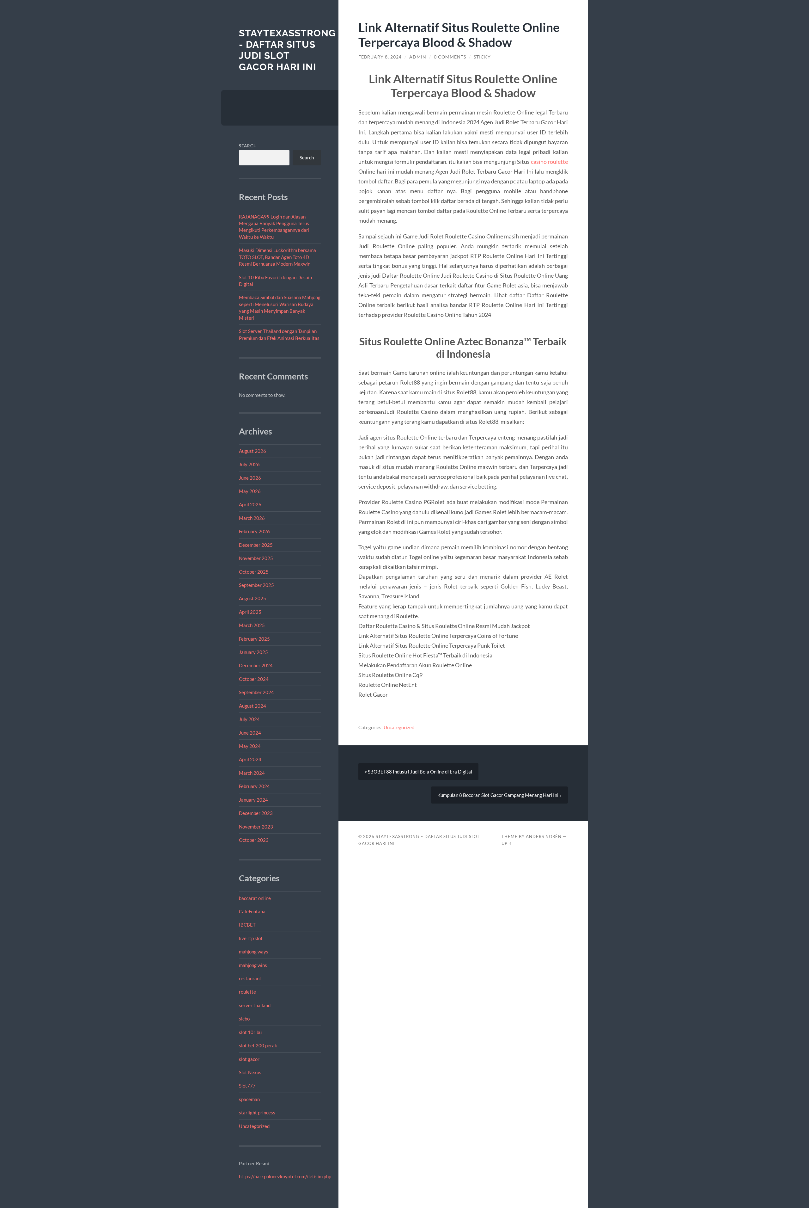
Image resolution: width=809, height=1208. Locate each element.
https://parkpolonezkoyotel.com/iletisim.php (285, 1176)
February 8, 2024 (380, 56)
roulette (247, 992)
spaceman (249, 1099)
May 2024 (250, 746)
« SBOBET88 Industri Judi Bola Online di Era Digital (418, 771)
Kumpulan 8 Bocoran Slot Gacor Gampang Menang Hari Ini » (499, 795)
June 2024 (250, 733)
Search (248, 145)
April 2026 (250, 504)
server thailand (255, 1005)
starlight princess (257, 1112)
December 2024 (256, 665)
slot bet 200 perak (258, 1045)
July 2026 (249, 464)
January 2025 (253, 652)
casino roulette (549, 161)
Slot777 (247, 1085)
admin (417, 56)
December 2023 (256, 813)
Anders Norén (544, 836)
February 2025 (254, 639)
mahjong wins (253, 965)
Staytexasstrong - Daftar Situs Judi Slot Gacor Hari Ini (287, 50)
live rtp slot (251, 938)
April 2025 (250, 612)
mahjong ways (253, 951)
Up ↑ (507, 843)
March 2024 (252, 773)
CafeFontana (252, 911)
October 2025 (254, 572)
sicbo (244, 1018)
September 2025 (256, 585)
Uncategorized (254, 1126)
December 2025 (256, 545)
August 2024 (252, 706)
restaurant (250, 978)
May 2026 (250, 491)
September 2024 (256, 692)
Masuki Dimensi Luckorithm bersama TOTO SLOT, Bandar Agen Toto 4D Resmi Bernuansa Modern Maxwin (277, 257)
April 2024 (250, 759)
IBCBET (247, 925)
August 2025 (252, 598)
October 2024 (254, 679)
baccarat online (255, 898)
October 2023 (254, 840)
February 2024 (254, 786)
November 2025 (256, 558)
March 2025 (252, 625)
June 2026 (250, 478)
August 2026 (252, 451)
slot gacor (249, 1059)
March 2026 (252, 518)
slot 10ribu (250, 1032)
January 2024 (253, 800)
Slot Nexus (250, 1072)
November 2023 (256, 826)
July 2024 (249, 719)
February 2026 (254, 531)
